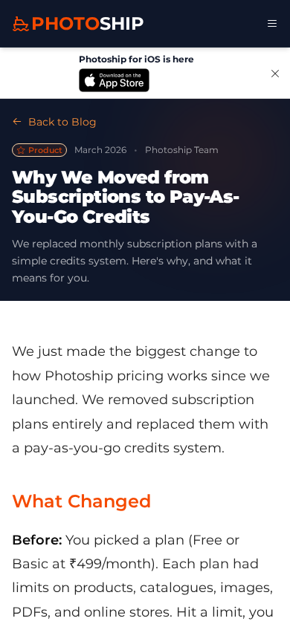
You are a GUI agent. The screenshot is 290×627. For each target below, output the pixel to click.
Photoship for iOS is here (136, 59)
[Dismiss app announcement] (275, 73)
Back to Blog (62, 122)
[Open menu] (272, 24)
